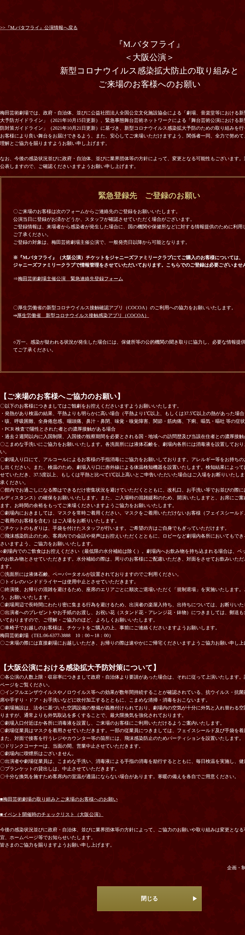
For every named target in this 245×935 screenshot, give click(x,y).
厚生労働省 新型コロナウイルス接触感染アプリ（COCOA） (83, 315)
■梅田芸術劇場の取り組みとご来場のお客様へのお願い (59, 799)
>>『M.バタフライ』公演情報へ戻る (39, 27)
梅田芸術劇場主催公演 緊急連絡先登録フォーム (70, 278)
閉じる (149, 898)
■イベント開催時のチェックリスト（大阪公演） (51, 814)
